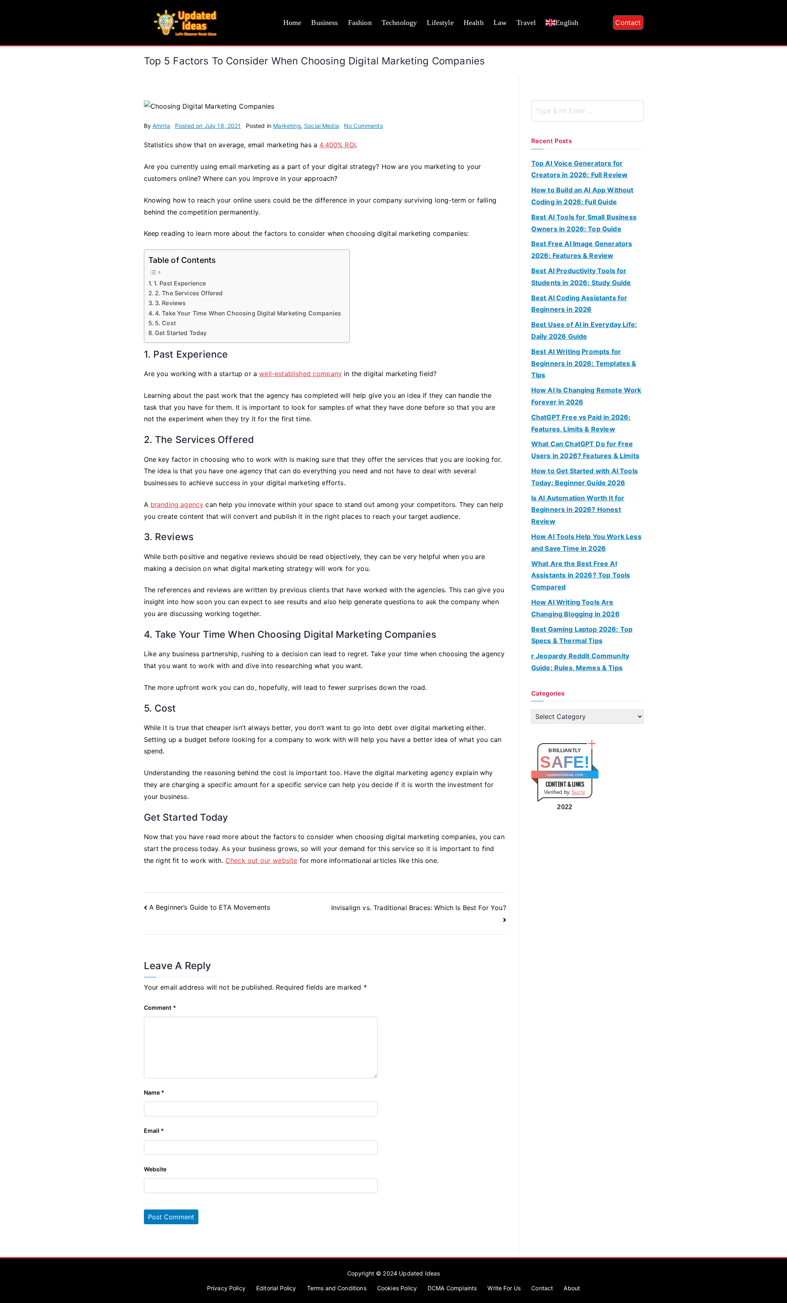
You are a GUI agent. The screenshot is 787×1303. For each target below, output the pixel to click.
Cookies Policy (397, 1288)
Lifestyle (440, 22)
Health (474, 22)
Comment (160, 1007)
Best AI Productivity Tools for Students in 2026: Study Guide (581, 277)
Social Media (321, 125)
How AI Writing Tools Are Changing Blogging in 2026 (575, 608)
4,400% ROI (337, 145)
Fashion (360, 22)
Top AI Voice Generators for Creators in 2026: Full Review (579, 169)
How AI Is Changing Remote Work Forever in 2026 (586, 396)
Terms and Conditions (336, 1288)
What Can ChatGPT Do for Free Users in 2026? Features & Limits (585, 450)
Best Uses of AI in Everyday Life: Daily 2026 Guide (584, 330)
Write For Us (504, 1288)
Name (154, 1092)
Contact (628, 22)
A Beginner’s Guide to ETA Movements (210, 907)
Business (324, 22)
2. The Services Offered (189, 293)
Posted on (208, 125)
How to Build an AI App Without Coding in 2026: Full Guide (582, 196)
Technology (399, 22)
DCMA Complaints (452, 1288)
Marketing (286, 125)
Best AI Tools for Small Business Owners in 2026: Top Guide (584, 223)
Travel (526, 22)
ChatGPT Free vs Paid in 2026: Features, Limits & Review (581, 423)
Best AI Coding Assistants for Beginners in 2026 (579, 304)
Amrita (161, 125)
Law (500, 22)
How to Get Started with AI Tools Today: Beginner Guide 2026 (584, 477)
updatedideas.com (564, 774)
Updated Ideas (419, 1273)
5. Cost (165, 322)
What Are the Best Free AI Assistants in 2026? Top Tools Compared (580, 575)
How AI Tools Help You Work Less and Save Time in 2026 (586, 542)
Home (292, 22)
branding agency (176, 504)
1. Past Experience (180, 283)
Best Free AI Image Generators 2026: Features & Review (581, 250)
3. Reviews (170, 302)
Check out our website (261, 860)
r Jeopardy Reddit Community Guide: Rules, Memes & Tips (580, 662)
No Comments (363, 125)
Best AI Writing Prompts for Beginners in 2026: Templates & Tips (584, 363)
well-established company (300, 374)
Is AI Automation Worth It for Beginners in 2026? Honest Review (578, 510)
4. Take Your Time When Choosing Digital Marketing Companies (248, 313)
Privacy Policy (226, 1288)
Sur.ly (578, 792)
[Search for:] (587, 110)
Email (154, 1130)
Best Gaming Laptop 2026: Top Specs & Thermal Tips (581, 635)
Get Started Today (181, 332)
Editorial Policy (276, 1288)
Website (155, 1169)
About (572, 1288)
